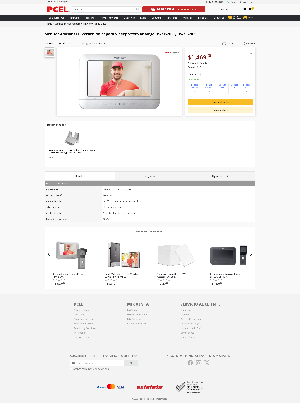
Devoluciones (187, 332)
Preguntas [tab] (150, 176)
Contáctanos (186, 310)
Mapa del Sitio (187, 337)
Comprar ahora (220, 109)
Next (251, 254)
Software (156, 17)
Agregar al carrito (220, 101)
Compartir (250, 43)
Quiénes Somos (82, 310)
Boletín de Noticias (136, 323)
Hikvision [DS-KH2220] (95, 23)
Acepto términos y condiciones (91, 369)
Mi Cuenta (224, 9)
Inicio (49, 23)
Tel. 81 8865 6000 (216, 2)
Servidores (172, 17)
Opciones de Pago (189, 323)
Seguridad (219, 17)
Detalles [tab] (80, 176)
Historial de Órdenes (137, 314)
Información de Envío (191, 328)
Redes (143, 17)
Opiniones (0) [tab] (220, 176)
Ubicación (79, 314)
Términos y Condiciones (86, 328)
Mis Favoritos (134, 319)
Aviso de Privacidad (83, 323)
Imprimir (231, 43)
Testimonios (80, 332)
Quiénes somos (246, 2)
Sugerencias (186, 314)
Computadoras (56, 17)
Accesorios (90, 17)
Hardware (74, 17)
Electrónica (129, 17)
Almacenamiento (109, 17)
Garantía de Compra (84, 319)
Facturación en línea (190, 319)
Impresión (187, 17)
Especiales (203, 17)
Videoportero (73, 23)
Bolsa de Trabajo (82, 337)
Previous (49, 254)
